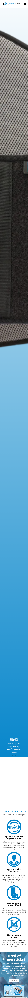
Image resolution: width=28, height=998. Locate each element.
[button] (24, 4)
